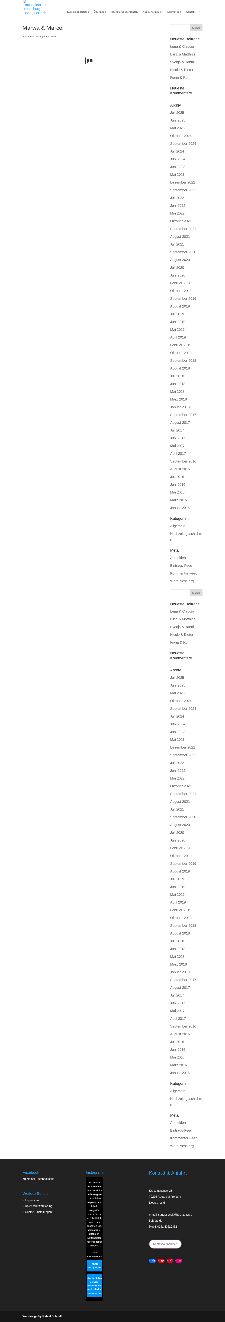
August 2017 (180, 422)
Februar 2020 (180, 283)
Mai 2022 (177, 213)
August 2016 (180, 469)
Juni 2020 (177, 275)
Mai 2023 (177, 174)
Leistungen (174, 12)
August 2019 (180, 306)
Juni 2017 (177, 438)
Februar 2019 (180, 345)
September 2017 (183, 415)
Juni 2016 (177, 484)
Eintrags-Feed (181, 565)
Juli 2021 (177, 244)
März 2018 (178, 399)
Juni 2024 (177, 159)
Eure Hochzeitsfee (78, 12)
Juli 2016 (177, 477)
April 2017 (178, 453)
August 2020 (180, 260)
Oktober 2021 (181, 221)
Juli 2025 (177, 112)
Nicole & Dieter (181, 70)
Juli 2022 (177, 198)
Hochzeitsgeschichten (124, 12)
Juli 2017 (177, 430)
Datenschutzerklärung (38, 1206)
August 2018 (180, 368)
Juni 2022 (177, 205)
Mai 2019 (177, 329)
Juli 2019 (177, 314)
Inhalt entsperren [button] (94, 1265)
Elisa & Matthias (182, 54)
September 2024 (183, 143)
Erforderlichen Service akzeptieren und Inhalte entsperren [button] (94, 1285)
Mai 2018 (177, 391)
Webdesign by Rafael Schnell (42, 1316)
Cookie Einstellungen (38, 1212)
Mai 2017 (177, 446)
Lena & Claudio (182, 46)
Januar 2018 (180, 407)
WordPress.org (182, 581)
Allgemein (177, 526)
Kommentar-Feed (184, 573)
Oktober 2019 (181, 291)
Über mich (100, 12)
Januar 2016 (180, 508)
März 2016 (178, 500)
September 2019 (183, 298)
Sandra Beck (34, 36)
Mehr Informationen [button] (94, 1254)
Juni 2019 (177, 322)
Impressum (32, 1200)
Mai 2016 (177, 492)
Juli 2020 (177, 267)
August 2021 (180, 236)
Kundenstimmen (152, 12)
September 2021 (183, 229)
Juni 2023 (177, 167)
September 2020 (183, 252)
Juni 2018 (177, 384)
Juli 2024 (177, 151)
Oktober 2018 (181, 353)
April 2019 (178, 337)
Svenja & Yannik (182, 62)
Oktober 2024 (181, 136)
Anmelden (178, 558)
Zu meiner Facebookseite (38, 1178)
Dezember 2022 (182, 182)
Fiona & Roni (180, 77)
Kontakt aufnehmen (165, 1244)
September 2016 (183, 461)
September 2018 (183, 360)
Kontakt (190, 12)
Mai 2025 (177, 128)
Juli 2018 (177, 376)
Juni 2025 (177, 120)
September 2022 (183, 190)
